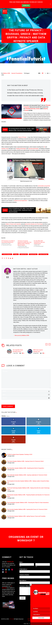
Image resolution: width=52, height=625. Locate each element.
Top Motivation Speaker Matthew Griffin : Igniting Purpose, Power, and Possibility (26, 516)
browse (26, 110)
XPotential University (30, 108)
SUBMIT (22, 598)
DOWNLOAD (26, 5)
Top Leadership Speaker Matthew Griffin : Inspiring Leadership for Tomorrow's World (27, 475)
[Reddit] (12, 258)
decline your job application (20, 200)
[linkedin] (9, 569)
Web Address (22, 580)
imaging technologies (21, 148)
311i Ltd (12, 619)
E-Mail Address (23, 569)
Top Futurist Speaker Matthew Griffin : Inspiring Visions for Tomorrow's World (25, 461)
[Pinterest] (6, 258)
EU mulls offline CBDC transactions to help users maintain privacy (39, 242)
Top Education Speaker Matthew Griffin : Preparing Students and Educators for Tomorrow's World (28, 495)
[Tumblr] (8, 258)
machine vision (4, 148)
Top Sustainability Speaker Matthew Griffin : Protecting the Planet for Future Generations (28, 502)
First (20, 566)
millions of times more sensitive (13, 224)
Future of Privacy (22, 137)
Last (36, 566)
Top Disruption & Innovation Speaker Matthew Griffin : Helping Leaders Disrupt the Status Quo (28, 481)
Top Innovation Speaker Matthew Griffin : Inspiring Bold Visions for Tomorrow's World (27, 509)
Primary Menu (48, 12)
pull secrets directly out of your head (33, 224)
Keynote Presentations (16, 73)
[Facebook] (2, 258)
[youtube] (6, 572)
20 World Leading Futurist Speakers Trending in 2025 (19, 454)
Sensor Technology (43, 254)
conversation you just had (44, 185)
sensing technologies (33, 148)
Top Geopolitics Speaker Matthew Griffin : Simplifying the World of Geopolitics (25, 468)
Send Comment (8, 406)
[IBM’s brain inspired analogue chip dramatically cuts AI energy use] (30, 351)
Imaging (16, 254)
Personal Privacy (33, 254)
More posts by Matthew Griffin (22, 335)
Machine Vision (24, 254)
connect (38, 108)
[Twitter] (4, 258)
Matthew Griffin (6, 73)
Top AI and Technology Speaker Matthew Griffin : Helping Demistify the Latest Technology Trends (28, 488)
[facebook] (3, 569)
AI (44, 147)
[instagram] (6, 569)
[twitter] (3, 572)
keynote (46, 108)
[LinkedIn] (10, 258)
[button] (47, 344)
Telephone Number (24, 574)
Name (21, 562)
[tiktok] (12, 569)
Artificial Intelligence (7, 254)
